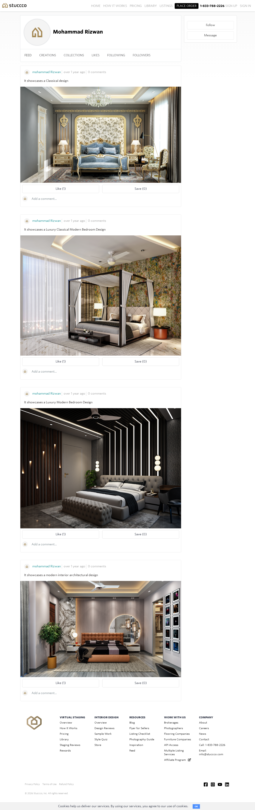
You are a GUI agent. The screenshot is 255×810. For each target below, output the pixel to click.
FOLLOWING (116, 55)
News (202, 733)
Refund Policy (66, 784)
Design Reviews (104, 728)
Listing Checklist (139, 733)
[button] (210, 25)
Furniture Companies (177, 739)
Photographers (173, 728)
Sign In (245, 6)
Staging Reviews (70, 744)
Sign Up (231, 6)
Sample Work (103, 733)
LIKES (95, 55)
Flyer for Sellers (139, 728)
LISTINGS (166, 6)
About (203, 722)
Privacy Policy (32, 784)
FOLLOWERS (141, 55)
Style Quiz (100, 739)
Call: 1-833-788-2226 (212, 744)
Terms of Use (49, 784)
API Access (171, 744)
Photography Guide (141, 739)
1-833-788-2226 (212, 6)
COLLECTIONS (74, 55)
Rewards (65, 750)
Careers (204, 728)
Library (150, 6)
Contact (204, 739)
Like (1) (61, 188)
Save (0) (141, 188)
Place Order (187, 6)
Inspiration (136, 744)
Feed (28, 55)
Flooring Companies (177, 733)
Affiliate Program (176, 759)
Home (95, 6)
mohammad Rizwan (46, 72)
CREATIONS (47, 55)
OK (196, 806)
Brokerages (171, 722)
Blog (132, 722)
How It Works (115, 6)
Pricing (136, 6)
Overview (66, 722)
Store (97, 744)
